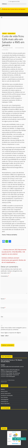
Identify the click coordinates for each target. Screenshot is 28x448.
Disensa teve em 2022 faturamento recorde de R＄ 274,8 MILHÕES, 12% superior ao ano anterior (14, 252)
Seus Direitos (4, 397)
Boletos (3, 389)
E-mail (3, 308)
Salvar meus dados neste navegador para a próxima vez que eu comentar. (13, 328)
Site (2, 317)
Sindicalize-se (4, 401)
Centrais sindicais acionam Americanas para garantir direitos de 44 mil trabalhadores (14, 260)
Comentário (5, 276)
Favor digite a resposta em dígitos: (11, 332)
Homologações (4, 399)
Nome (3, 299)
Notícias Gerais (11, 33)
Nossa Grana (4, 391)
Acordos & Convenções (7, 395)
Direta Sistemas (11, 380)
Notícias (4, 33)
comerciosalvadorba (19, 47)
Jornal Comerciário (5, 393)
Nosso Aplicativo (5, 403)
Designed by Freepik (4, 381)
